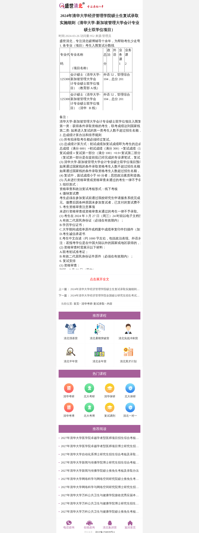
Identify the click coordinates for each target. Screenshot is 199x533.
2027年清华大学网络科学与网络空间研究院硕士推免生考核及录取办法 (100, 479)
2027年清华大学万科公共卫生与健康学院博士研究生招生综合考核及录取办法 (100, 503)
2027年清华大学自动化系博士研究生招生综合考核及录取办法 (100, 454)
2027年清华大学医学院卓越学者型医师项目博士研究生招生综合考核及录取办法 (100, 446)
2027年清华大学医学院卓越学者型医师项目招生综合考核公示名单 (100, 438)
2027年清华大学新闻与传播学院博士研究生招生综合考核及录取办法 (100, 462)
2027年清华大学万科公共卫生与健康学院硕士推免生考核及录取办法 (100, 511)
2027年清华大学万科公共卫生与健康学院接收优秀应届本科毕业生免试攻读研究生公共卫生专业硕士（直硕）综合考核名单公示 (100, 495)
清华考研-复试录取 (92, 303)
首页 (76, 303)
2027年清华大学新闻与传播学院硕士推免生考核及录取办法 (100, 470)
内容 (109, 303)
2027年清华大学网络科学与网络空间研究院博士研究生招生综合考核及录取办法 (100, 487)
